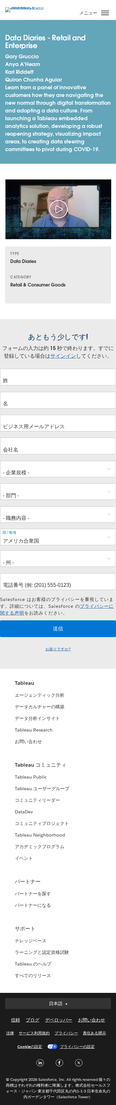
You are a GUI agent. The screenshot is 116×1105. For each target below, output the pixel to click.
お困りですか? (58, 649)
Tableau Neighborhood (40, 835)
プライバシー (66, 1033)
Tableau (24, 683)
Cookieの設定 (29, 1046)
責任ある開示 (94, 1033)
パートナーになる (33, 905)
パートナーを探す (33, 894)
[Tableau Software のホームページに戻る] (27, 7)
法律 (10, 1033)
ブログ (32, 1020)
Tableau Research (34, 730)
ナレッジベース (30, 941)
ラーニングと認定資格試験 (42, 952)
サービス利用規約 (34, 1033)
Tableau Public (31, 777)
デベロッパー (58, 1020)
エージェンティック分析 (39, 695)
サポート (25, 928)
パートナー (28, 881)
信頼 (15, 1020)
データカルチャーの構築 (39, 707)
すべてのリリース (33, 975)
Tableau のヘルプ (33, 964)
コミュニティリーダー (37, 800)
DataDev (24, 812)
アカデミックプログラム (39, 846)
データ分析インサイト (37, 718)
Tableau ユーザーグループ (42, 788)
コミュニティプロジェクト (42, 823)
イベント (24, 858)
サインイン (63, 356)
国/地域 (9, 532)
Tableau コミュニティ (40, 764)
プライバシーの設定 (77, 1046)
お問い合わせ (28, 741)
